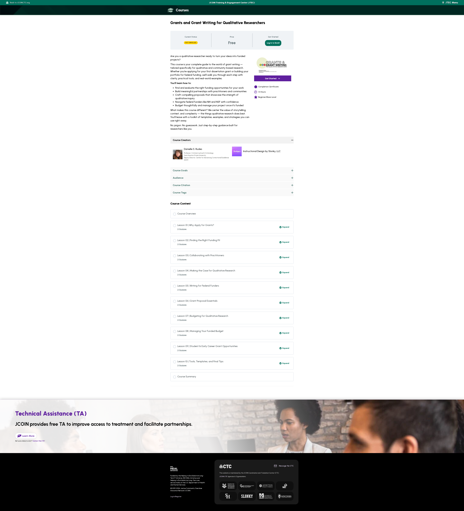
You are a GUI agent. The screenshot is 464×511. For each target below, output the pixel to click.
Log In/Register (175, 496)
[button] (18, 2)
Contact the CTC (38, 441)
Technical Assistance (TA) (51, 413)
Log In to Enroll (273, 43)
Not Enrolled (190, 42)
